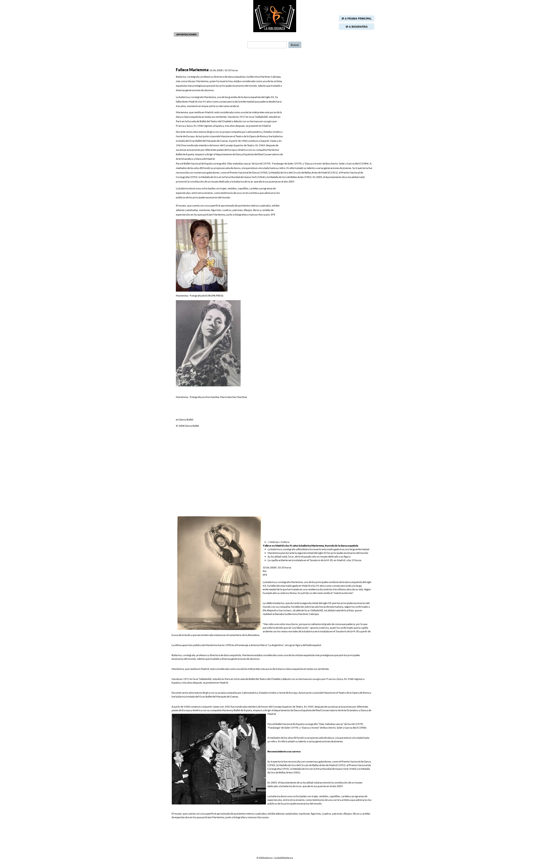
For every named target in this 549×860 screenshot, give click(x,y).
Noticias (274, 542)
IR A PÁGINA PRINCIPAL (357, 18)
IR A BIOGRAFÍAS (357, 27)
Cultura (285, 542)
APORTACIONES (186, 34)
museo (358, 782)
